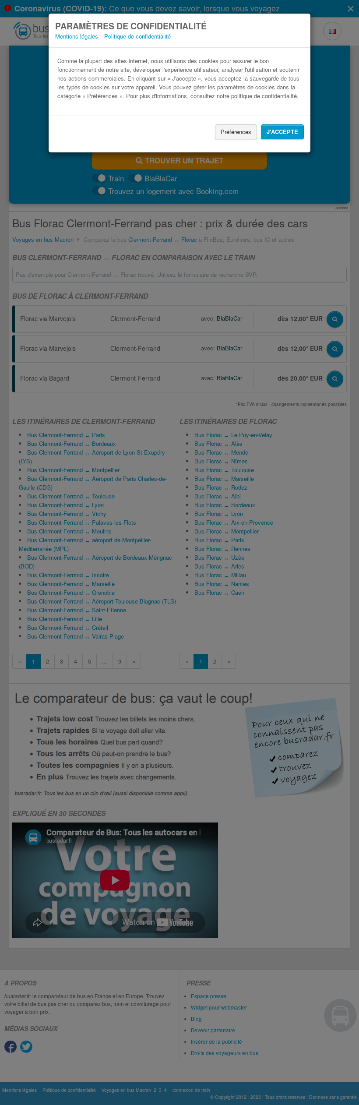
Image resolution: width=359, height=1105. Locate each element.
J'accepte (282, 131)
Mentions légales (76, 36)
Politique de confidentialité (137, 36)
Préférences (236, 131)
